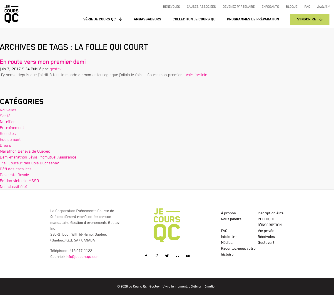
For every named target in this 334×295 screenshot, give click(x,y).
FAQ (224, 231)
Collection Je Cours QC (194, 19)
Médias (227, 242)
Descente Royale (14, 174)
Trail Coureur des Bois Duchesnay (29, 163)
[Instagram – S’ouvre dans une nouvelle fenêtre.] (156, 256)
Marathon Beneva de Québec (25, 151)
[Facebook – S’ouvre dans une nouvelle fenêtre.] (146, 256)
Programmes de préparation (253, 19)
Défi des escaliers (16, 168)
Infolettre (229, 236)
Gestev (155, 286)
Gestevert (266, 242)
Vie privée (266, 231)
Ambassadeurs (147, 19)
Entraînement (12, 127)
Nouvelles (8, 109)
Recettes (8, 133)
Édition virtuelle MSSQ (19, 180)
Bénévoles (266, 236)
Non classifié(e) (13, 186)
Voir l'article (196, 74)
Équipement (10, 139)
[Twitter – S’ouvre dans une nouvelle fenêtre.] (167, 256)
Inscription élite (271, 213)
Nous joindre (231, 219)
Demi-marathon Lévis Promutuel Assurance (38, 157)
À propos (228, 213)
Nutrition (8, 121)
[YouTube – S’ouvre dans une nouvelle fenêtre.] (188, 256)
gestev (56, 68)
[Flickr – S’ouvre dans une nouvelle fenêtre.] (177, 256)
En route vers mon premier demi (43, 61)
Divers (5, 145)
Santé (5, 115)
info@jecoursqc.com (83, 256)
